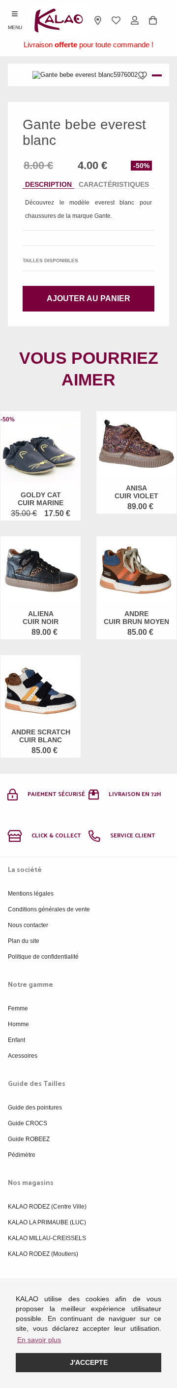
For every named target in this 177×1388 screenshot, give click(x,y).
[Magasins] (97, 20)
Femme (18, 1008)
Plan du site (23, 940)
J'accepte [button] (89, 1362)
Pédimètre (21, 1154)
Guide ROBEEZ (29, 1139)
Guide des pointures (35, 1107)
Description (48, 184)
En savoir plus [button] (39, 1340)
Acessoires (22, 1055)
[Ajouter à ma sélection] (145, 75)
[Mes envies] (116, 20)
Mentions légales (31, 893)
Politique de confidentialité (43, 956)
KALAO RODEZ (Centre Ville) (47, 1206)
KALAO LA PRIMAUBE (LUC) (47, 1222)
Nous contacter (28, 925)
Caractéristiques (114, 184)
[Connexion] (134, 20)
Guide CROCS (27, 1123)
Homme (18, 1024)
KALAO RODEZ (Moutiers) (43, 1253)
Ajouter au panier (88, 298)
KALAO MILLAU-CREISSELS (47, 1238)
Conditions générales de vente (49, 909)
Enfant (16, 1040)
